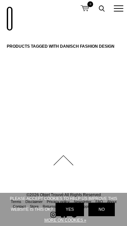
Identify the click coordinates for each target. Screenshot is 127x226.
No (102, 209)
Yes (70, 209)
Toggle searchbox (101, 8)
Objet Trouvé (8, 15)
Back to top (64, 160)
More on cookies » (65, 220)
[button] (118, 8)
